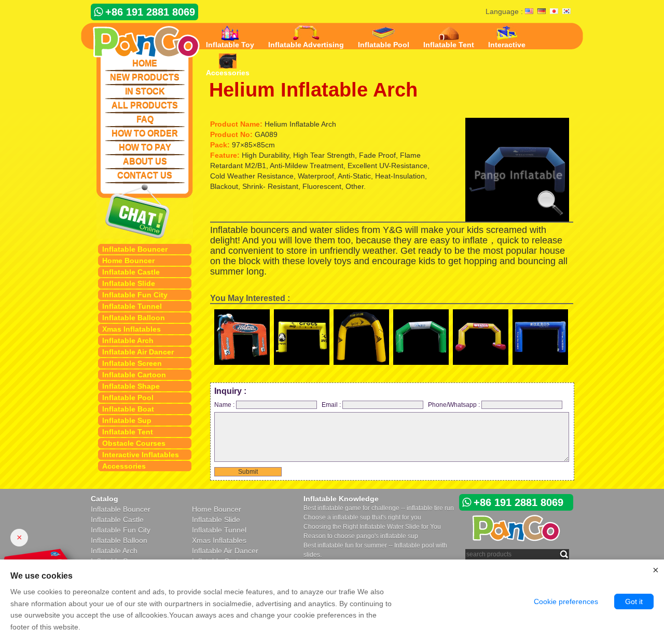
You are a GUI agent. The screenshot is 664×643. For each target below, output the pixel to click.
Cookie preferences (566, 601)
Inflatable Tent (127, 432)
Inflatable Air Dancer (138, 352)
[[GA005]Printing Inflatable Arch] (361, 339)
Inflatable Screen (132, 363)
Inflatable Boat (128, 409)
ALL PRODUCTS (145, 105)
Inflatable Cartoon (134, 375)
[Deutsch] (541, 12)
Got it (634, 601)
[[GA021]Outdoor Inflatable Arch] (480, 339)
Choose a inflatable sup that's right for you (362, 517)
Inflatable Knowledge (341, 499)
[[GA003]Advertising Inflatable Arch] (301, 339)
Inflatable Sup (126, 420)
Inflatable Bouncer (135, 249)
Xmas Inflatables (131, 329)
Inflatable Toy (230, 44)
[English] (529, 12)
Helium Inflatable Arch (313, 90)
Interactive (506, 44)
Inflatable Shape (131, 386)
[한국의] (566, 12)
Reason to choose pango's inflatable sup (360, 536)
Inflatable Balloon (133, 317)
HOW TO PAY (145, 147)
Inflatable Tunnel (132, 306)
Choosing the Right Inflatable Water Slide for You (372, 526)
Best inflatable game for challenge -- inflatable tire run (378, 508)
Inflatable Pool (128, 397)
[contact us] (144, 211)
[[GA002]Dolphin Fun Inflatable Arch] (242, 339)
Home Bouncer (128, 260)
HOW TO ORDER (145, 133)
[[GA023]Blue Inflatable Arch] (540, 339)
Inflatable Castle (131, 272)
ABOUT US (145, 161)
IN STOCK (145, 91)
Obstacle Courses (133, 443)
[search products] (564, 553)
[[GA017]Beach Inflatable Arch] (421, 339)
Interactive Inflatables (140, 454)
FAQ (145, 119)
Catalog (104, 499)
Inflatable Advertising (306, 44)
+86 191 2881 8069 (150, 12)
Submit (248, 471)
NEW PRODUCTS (144, 77)
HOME (144, 63)
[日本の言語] (554, 12)
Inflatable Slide (128, 283)
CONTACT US (144, 175)
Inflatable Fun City (135, 295)
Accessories (124, 466)
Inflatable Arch (128, 340)
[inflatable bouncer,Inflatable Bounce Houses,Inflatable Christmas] (140, 40)
